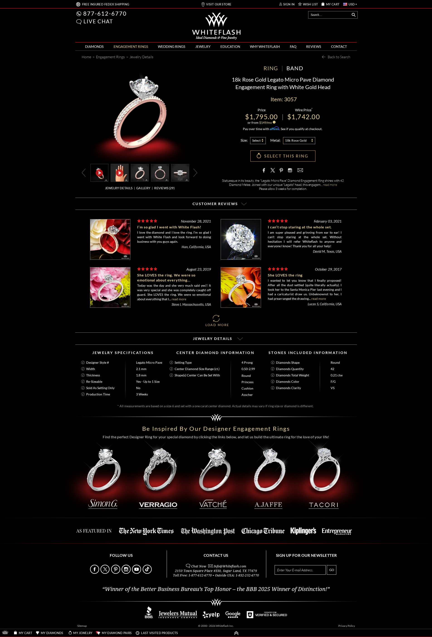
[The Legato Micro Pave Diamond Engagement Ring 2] (160, 172)
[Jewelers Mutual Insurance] (178, 617)
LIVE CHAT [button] (98, 21)
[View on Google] (233, 617)
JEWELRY (202, 46)
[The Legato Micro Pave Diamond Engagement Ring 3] (180, 172)
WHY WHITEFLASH (265, 46)
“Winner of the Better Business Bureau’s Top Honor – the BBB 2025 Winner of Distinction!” (216, 589)
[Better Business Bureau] (149, 617)
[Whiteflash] (216, 26)
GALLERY (143, 188)
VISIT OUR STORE (218, 4)
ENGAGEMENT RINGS (131, 46)
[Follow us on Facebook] (95, 572)
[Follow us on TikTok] (147, 572)
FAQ (293, 46)
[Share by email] (300, 170)
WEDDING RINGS (171, 46)
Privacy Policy (346, 625)
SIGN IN (289, 4)
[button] (79, 21)
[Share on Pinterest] (281, 172)
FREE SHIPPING (105, 4)
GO (331, 570)
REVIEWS (313, 46)
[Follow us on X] (105, 572)
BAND (294, 68)
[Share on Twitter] (273, 170)
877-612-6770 (105, 13)
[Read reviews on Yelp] (211, 617)
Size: (244, 140)
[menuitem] (94, 46)
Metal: (275, 140)
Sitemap (82, 625)
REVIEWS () (164, 188)
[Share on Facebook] (265, 170)
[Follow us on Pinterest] (116, 572)
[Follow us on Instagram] (126, 572)
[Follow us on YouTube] (137, 572)
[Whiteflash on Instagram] (289, 170)
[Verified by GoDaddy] (267, 617)
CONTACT (339, 46)
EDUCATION (230, 46)
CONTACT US (216, 555)
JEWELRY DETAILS (119, 188)
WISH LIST (310, 4)
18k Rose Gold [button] (296, 140)
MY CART (333, 4)
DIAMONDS (94, 46)
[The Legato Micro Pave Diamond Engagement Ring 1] (140, 172)
